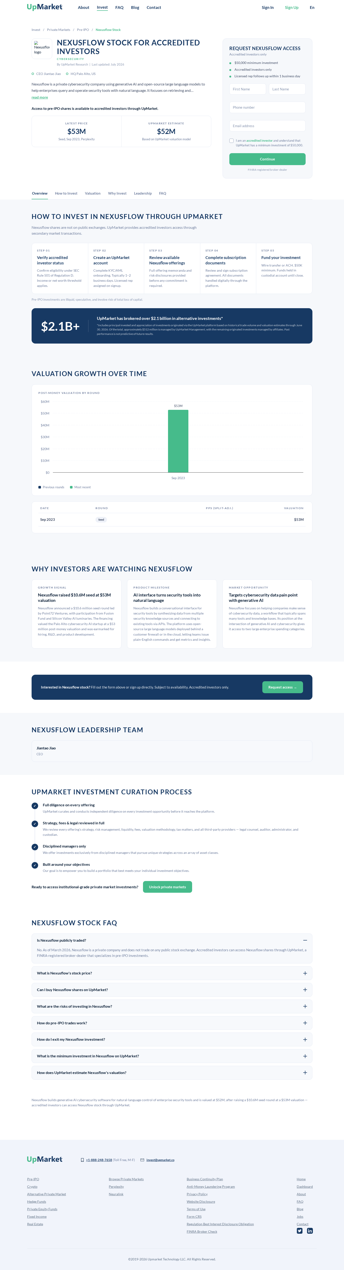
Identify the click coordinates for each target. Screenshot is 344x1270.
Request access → (282, 687)
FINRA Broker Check (202, 1231)
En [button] (312, 7)
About (83, 7)
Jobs (300, 1216)
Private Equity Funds (42, 1209)
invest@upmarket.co (160, 1160)
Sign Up (292, 7)
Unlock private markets (167, 887)
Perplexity (116, 1187)
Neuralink (116, 1194)
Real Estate (35, 1224)
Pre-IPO (83, 30)
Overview (40, 193)
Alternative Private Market (46, 1194)
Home (301, 1179)
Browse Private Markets (126, 1179)
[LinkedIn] (310, 1231)
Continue (267, 159)
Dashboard (305, 1187)
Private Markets (58, 30)
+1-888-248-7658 (99, 1160)
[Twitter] (300, 1231)
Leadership (143, 193)
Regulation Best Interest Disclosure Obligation (220, 1224)
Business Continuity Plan (205, 1179)
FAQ (119, 7)
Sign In (268, 7)
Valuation (93, 193)
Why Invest (117, 193)
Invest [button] (102, 7)
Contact (154, 7)
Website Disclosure (201, 1201)
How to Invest (66, 193)
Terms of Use (196, 1209)
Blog (135, 7)
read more (40, 97)
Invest (36, 30)
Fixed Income (37, 1216)
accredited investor (259, 140)
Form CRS (194, 1216)
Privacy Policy (197, 1194)
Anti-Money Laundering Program (211, 1187)
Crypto (32, 1187)
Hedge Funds (36, 1201)
